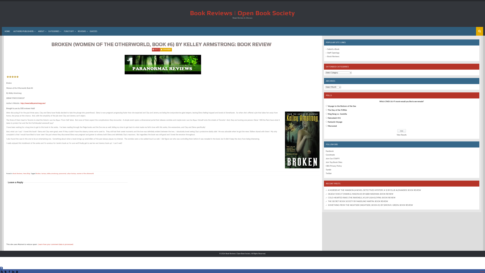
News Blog (26, 173)
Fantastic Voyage (335, 122)
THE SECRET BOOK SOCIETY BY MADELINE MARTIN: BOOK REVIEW (358, 201)
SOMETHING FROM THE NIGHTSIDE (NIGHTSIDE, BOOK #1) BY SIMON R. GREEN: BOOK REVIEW (370, 205)
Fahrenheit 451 (334, 118)
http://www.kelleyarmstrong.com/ (33, 103)
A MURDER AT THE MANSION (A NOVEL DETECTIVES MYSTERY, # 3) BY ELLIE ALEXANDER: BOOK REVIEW (374, 190)
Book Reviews (17, 173)
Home (7, 31)
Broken (38, 173)
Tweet (482, 272)
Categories (53, 31)
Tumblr (328, 170)
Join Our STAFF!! (333, 159)
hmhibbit (167, 49)
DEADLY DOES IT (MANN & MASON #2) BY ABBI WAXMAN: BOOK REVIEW (360, 194)
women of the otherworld (85, 173)
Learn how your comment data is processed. (56, 244)
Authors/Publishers (23, 31)
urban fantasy (71, 173)
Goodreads (330, 155)
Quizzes (93, 31)
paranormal (62, 173)
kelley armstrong (52, 173)
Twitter (329, 173)
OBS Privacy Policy (334, 166)
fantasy (43, 173)
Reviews (82, 31)
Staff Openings (333, 53)
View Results (402, 135)
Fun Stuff (69, 31)
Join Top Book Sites (334, 162)
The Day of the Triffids (337, 110)
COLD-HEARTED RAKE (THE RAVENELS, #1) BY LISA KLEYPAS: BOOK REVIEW (361, 198)
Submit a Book (333, 49)
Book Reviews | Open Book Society (242, 13)
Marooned (332, 126)
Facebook (330, 151)
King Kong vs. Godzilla (337, 114)
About (41, 31)
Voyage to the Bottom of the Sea (342, 106)
